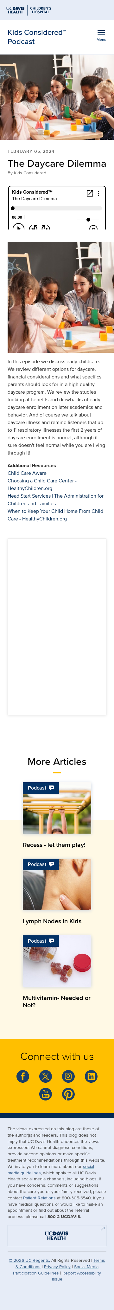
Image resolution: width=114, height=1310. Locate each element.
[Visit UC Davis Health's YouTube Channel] (45, 1094)
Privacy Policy (57, 1266)
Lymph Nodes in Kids (52, 921)
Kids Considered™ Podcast (37, 37)
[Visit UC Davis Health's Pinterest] (68, 1094)
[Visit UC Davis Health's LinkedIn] (91, 1076)
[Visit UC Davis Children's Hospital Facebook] (22, 1076)
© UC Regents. (29, 1260)
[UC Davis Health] (53, 1235)
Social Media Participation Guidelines (55, 1269)
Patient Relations (39, 1197)
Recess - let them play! (54, 844)
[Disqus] (57, 625)
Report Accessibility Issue (76, 1275)
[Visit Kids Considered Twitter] (45, 1076)
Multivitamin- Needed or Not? (57, 1001)
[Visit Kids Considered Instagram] (68, 1076)
